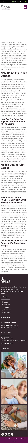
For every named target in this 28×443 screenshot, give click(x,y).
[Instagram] (12, 434)
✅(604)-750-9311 (14, 1)
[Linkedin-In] (9, 434)
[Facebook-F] (2, 434)
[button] (25, 7)
